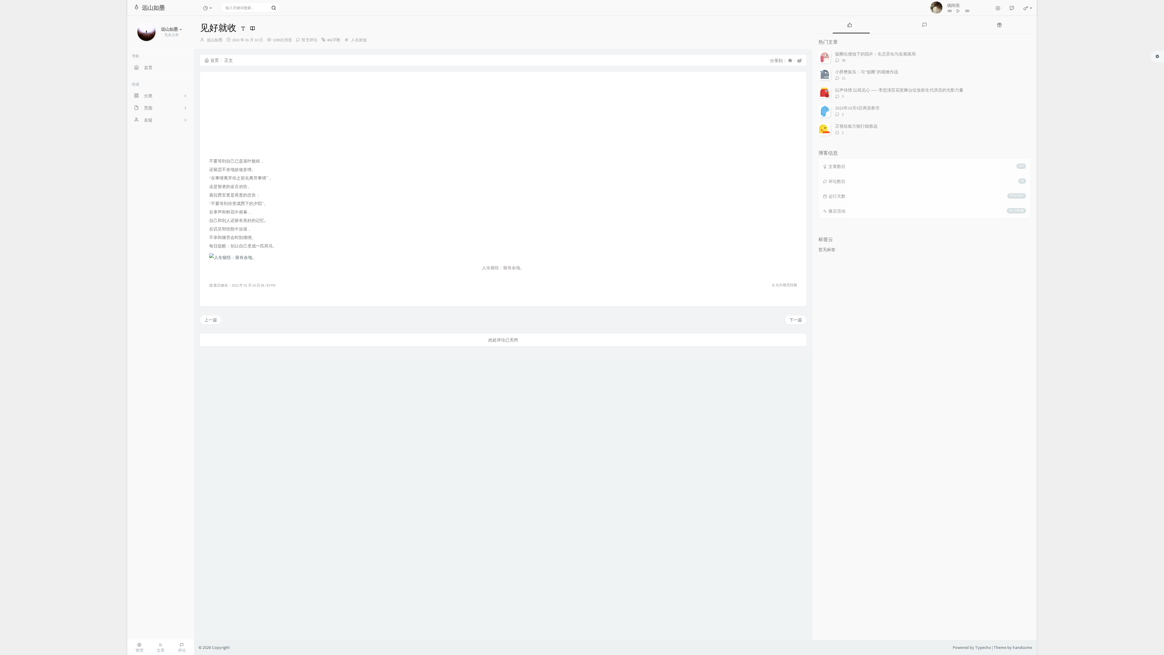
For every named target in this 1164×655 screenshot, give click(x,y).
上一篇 (210, 320)
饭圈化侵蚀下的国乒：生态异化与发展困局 (875, 54)
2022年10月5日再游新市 (857, 108)
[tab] (849, 24)
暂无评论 (309, 39)
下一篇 (795, 320)
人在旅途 (359, 39)
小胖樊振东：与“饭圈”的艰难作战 (866, 72)
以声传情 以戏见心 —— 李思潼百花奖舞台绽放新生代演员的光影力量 (899, 90)
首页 (214, 60)
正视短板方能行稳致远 (856, 126)
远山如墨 (214, 39)
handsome (1022, 647)
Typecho (983, 647)
